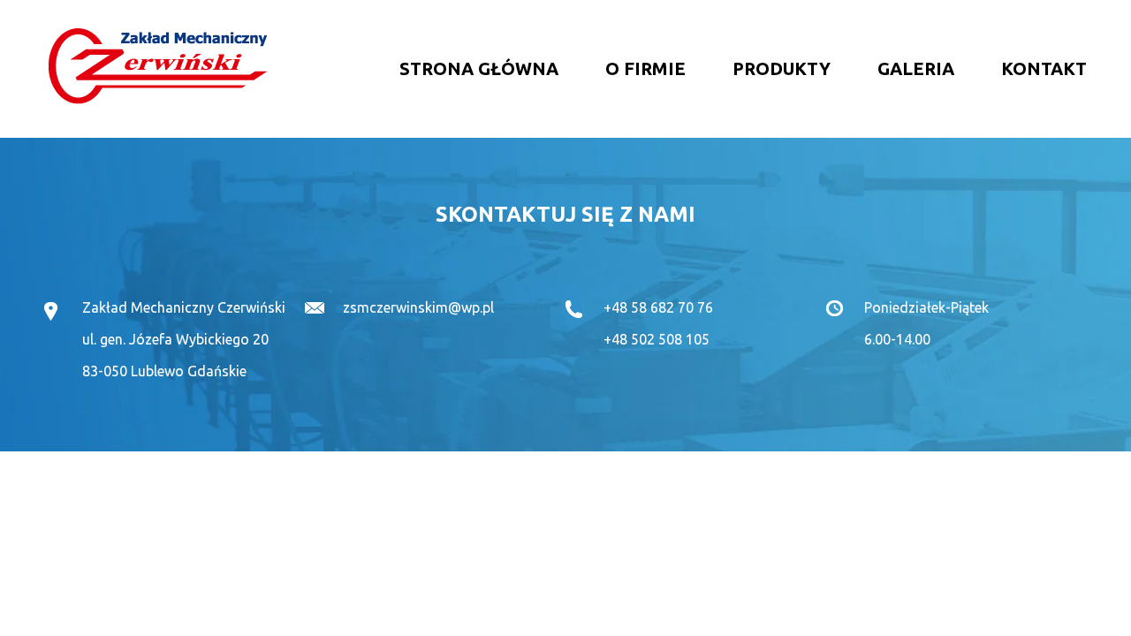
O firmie (645, 68)
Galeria (915, 68)
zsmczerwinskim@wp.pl (418, 307)
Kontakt (1044, 68)
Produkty (781, 68)
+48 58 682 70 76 (658, 307)
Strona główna (478, 68)
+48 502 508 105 (656, 339)
